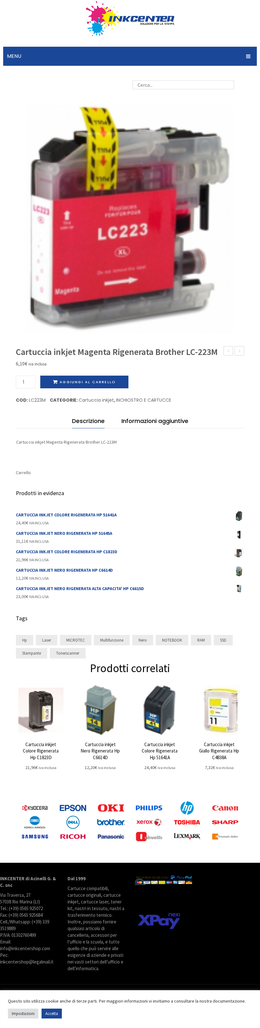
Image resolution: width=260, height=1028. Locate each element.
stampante (31, 653)
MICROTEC (75, 640)
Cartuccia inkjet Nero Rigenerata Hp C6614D (100, 750)
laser (46, 640)
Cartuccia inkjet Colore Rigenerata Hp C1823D (41, 750)
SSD (223, 640)
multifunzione (111, 640)
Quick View (40, 710)
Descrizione (88, 421)
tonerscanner (67, 653)
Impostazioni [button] (23, 1013)
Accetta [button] (51, 1013)
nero (143, 640)
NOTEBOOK (172, 640)
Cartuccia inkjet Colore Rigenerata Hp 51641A (160, 750)
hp (24, 640)
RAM (201, 640)
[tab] (88, 422)
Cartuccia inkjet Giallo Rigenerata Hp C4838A (219, 750)
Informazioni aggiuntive (154, 421)
